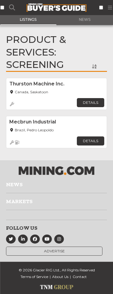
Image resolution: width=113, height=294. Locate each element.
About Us (60, 276)
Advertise (54, 251)
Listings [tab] (28, 19)
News (14, 184)
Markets (19, 201)
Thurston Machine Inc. (36, 84)
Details (90, 102)
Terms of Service (34, 276)
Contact (80, 276)
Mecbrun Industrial (32, 122)
